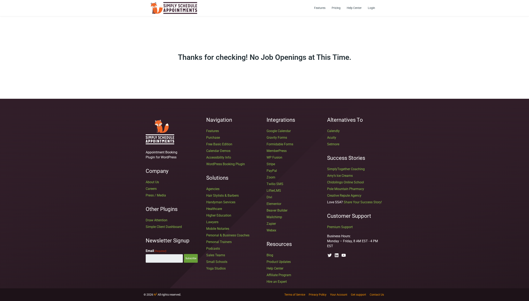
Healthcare (214, 209)
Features (319, 8)
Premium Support (340, 227)
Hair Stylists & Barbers (222, 195)
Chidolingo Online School (345, 182)
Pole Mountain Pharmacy (345, 189)
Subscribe (190, 258)
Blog (270, 255)
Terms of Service (294, 294)
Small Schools (216, 262)
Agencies (212, 189)
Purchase (213, 138)
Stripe (271, 164)
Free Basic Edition (219, 144)
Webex (271, 230)
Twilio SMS (275, 184)
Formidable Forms (280, 144)
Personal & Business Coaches (227, 235)
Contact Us (377, 294)
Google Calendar (279, 131)
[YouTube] (343, 257)
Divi (269, 197)
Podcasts (213, 248)
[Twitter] (329, 257)
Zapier (271, 224)
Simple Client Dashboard (164, 227)
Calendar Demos (218, 151)
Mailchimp (274, 217)
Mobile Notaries (217, 229)
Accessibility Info (218, 157)
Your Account (338, 294)
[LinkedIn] (336, 257)
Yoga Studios (216, 268)
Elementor (274, 204)
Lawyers (212, 222)
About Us (152, 182)
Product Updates (279, 262)
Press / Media (156, 195)
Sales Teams (215, 255)
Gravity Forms (277, 138)
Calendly (333, 131)
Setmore (333, 144)
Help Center (354, 8)
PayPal (272, 171)
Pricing (336, 8)
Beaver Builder (277, 210)
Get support (358, 294)
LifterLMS (274, 191)
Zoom (271, 177)
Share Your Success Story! (363, 202)
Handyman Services (220, 202)
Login (371, 8)
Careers (151, 189)
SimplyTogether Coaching (346, 169)
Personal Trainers (219, 242)
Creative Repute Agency (344, 195)
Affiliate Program (279, 275)
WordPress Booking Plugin (225, 164)
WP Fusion (274, 157)
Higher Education (218, 215)
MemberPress (277, 151)
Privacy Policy (317, 294)
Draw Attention (156, 220)
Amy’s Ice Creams (340, 176)
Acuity (331, 138)
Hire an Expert (277, 282)
